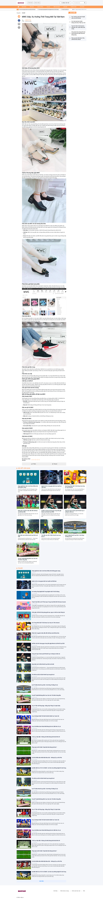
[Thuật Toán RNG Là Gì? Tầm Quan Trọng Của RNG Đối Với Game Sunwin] (24, 605)
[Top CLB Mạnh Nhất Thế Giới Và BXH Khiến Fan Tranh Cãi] (24, 719)
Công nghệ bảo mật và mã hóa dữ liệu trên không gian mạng (28, 486)
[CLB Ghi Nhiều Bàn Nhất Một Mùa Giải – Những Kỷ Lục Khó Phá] (24, 761)
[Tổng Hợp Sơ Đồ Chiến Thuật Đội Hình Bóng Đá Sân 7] (24, 750)
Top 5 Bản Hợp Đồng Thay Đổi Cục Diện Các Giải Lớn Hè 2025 (46, 882)
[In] (19, 27)
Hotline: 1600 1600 (65, 2)
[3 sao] (35, 460)
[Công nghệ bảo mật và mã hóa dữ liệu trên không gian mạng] (24, 574)
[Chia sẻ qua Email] (19, 24)
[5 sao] (39, 460)
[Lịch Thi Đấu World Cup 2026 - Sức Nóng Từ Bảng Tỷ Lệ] (24, 688)
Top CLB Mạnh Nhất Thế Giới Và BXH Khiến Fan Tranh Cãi (45, 716)
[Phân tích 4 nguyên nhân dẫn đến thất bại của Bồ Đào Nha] (24, 636)
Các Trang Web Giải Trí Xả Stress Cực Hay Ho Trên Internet (75, 486)
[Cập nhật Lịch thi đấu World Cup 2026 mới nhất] (24, 667)
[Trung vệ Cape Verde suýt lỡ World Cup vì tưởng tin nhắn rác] (24, 657)
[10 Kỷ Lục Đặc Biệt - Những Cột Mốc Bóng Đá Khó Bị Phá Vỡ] (24, 740)
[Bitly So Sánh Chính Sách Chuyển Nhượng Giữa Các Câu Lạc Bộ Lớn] (24, 896)
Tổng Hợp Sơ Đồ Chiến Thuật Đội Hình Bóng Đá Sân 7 (44, 747)
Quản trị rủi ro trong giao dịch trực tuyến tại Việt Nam (51, 486)
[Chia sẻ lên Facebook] (19, 20)
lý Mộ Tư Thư (28, 20)
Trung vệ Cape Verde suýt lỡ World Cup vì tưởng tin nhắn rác (74, 511)
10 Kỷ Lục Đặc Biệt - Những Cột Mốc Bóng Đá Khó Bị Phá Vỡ (46, 736)
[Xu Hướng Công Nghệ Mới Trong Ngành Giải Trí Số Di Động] (24, 595)
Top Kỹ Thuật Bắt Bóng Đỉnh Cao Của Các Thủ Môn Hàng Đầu (27, 559)
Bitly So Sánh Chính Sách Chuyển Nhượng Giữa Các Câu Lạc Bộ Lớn (48, 892)
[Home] (19, 16)
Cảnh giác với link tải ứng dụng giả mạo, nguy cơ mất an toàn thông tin (48, 612)
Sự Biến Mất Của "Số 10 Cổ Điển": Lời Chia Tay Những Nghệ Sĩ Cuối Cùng (49, 768)
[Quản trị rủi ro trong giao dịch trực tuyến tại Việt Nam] (24, 584)
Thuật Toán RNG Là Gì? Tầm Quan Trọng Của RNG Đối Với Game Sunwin (60, 9)
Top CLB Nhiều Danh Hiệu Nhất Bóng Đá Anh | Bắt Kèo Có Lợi (46, 726)
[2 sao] (34, 460)
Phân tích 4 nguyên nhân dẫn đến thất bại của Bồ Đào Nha (27, 511)
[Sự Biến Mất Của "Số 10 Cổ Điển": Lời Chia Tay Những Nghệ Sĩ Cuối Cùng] (24, 771)
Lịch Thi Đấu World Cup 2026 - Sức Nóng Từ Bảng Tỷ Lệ (74, 536)
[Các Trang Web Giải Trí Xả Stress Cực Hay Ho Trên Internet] (24, 626)
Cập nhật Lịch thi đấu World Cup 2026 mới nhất (28, 536)
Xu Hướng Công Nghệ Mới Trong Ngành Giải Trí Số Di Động (35, 9)
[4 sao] (37, 460)
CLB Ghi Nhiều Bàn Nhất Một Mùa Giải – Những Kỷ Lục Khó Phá (47, 757)
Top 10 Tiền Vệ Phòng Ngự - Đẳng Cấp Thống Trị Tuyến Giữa (46, 705)
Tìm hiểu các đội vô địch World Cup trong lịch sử (51, 536)
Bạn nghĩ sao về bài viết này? (26, 459)
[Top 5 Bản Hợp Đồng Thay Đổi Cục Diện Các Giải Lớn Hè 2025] (24, 885)
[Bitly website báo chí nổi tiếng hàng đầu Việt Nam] (21, 2)
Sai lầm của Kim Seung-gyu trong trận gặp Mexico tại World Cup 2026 (51, 511)
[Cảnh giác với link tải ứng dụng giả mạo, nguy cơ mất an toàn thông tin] (24, 616)
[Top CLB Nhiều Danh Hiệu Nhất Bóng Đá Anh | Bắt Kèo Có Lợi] (24, 730)
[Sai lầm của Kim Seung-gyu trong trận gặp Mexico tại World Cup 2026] (24, 647)
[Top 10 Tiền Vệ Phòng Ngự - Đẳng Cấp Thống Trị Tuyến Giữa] (24, 709)
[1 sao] (32, 460)
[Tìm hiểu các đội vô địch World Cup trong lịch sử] (24, 678)
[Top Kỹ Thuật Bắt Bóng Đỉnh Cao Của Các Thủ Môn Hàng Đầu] (24, 699)
